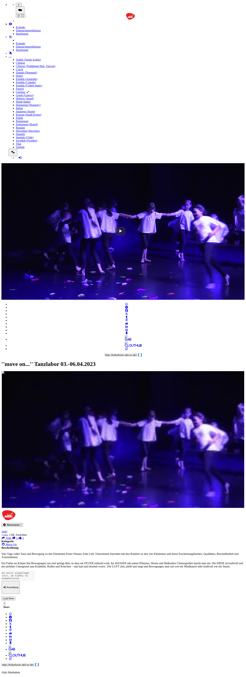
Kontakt (20, 27)
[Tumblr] (126, 317)
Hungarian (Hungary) (28, 105)
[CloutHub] (126, 345)
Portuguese (22, 121)
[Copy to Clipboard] (126, 348)
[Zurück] (19, 5)
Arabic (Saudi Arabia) (28, 59)
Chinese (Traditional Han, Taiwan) (35, 66)
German (21, 92)
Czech (19, 69)
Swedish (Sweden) (26, 140)
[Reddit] (126, 323)
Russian (20, 127)
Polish (19, 117)
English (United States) (29, 85)
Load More (8, 598)
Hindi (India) (23, 101)
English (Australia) (26, 79)
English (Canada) (26, 82)
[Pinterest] (126, 320)
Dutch (19, 75)
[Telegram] (126, 307)
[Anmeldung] (20, 157)
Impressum (22, 33)
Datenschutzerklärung (28, 30)
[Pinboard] (126, 333)
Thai (18, 143)
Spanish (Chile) (24, 137)
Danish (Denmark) (26, 72)
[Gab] (126, 339)
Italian (19, 108)
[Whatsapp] (126, 304)
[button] (12, 525)
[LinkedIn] (126, 326)
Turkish (20, 147)
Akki (4, 531)
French (20, 88)
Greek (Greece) (24, 95)
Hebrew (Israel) (25, 98)
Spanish (20, 134)
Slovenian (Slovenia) (28, 130)
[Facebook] (126, 310)
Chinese (20, 62)
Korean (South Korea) (28, 114)
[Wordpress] (126, 330)
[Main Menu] (20, 10)
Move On (11, 544)
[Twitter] (126, 313)
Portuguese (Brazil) (27, 124)
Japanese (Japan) (25, 111)
